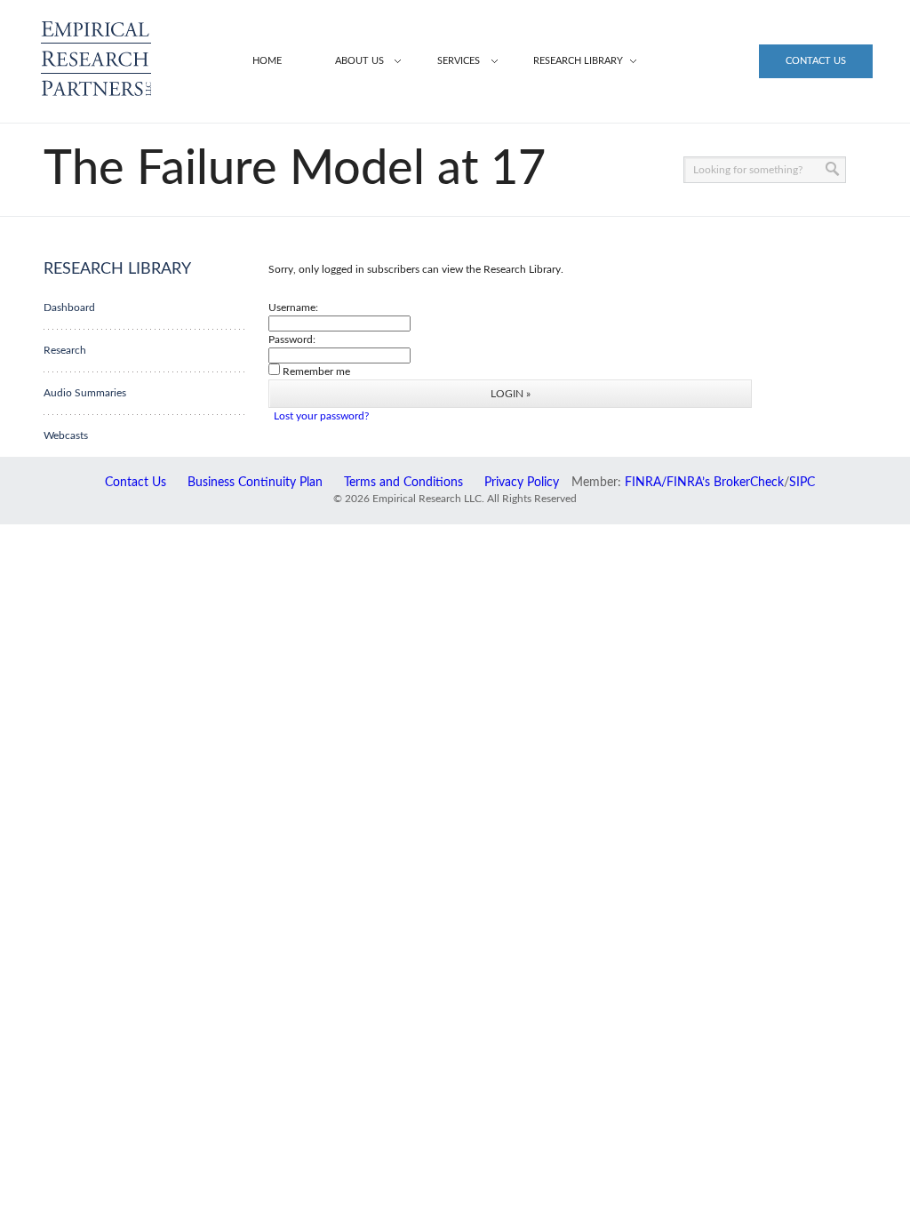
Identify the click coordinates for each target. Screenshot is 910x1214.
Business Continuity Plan (255, 482)
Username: (293, 307)
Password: (291, 339)
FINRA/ (646, 482)
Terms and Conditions (403, 482)
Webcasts (66, 435)
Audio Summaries (85, 392)
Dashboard (69, 307)
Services (458, 61)
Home (267, 61)
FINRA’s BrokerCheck (725, 482)
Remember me (316, 371)
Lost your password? (321, 416)
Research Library (578, 61)
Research (65, 350)
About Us (359, 61)
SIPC (802, 482)
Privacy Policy (521, 482)
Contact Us (816, 61)
